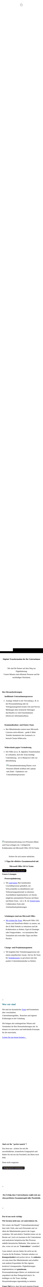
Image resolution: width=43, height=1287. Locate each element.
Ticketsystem (35, 901)
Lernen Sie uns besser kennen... (14, 1037)
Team (24, 1010)
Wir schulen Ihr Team (14, 920)
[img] (21, 331)
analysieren (13, 883)
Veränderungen (14, 958)
